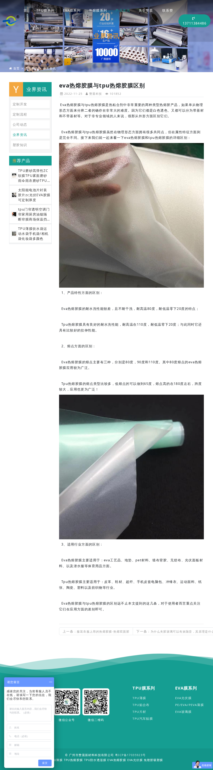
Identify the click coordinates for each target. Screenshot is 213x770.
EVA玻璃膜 (183, 712)
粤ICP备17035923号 (130, 755)
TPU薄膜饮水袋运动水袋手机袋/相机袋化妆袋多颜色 (33, 233)
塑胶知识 (20, 145)
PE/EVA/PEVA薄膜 (189, 705)
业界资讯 (49, 68)
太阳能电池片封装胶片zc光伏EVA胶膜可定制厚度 (34, 195)
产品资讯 (122, 10)
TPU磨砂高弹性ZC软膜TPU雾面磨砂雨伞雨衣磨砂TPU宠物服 (33, 175)
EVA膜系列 (71, 10)
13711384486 (194, 23)
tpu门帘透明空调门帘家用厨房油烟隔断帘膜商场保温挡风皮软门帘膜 (34, 214)
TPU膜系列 (45, 10)
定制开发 (20, 104)
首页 (25, 20)
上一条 (96, 631)
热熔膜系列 (98, 10)
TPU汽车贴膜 (143, 718)
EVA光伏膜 (183, 698)
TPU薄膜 (139, 698)
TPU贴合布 (141, 705)
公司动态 (20, 124)
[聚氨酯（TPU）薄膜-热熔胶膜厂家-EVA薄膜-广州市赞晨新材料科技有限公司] (11, 20)
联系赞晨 (167, 20)
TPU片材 (139, 712)
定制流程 (20, 114)
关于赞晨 (146, 10)
